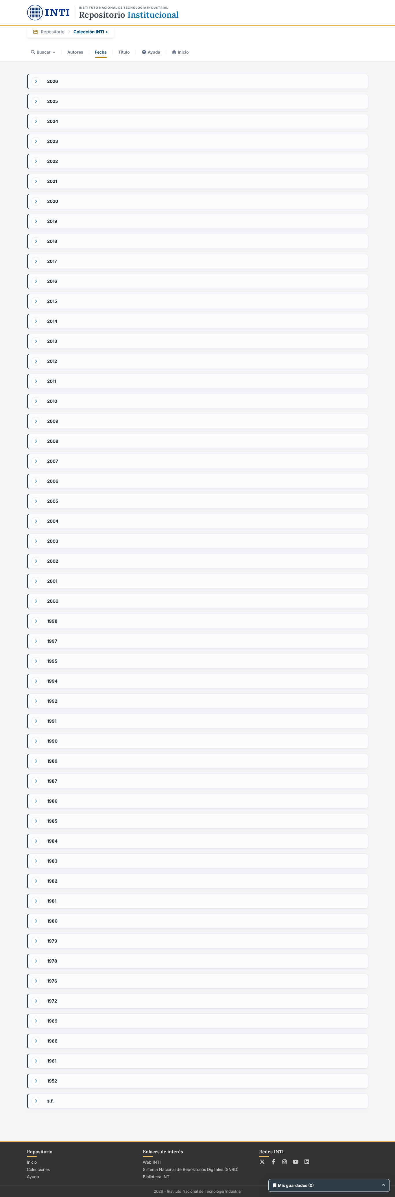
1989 (52, 761)
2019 (52, 221)
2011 (51, 381)
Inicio (183, 52)
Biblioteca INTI (157, 1176)
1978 (52, 961)
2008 (52, 441)
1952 (52, 1081)
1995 (52, 661)
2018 (52, 241)
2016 (52, 281)
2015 (52, 301)
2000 (52, 601)
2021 (52, 181)
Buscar (44, 52)
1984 (52, 841)
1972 (52, 1001)
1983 (52, 861)
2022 (52, 161)
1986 (52, 801)
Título (124, 52)
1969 (52, 1021)
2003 (52, 541)
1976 (52, 981)
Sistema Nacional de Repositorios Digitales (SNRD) (191, 1169)
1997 (52, 641)
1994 (52, 681)
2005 (52, 501)
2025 (52, 101)
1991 (51, 721)
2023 (52, 141)
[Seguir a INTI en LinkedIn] (307, 1161)
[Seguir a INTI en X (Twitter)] (262, 1161)
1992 (52, 701)
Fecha (101, 52)
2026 (52, 81)
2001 (52, 581)
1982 (52, 881)
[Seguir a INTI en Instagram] (284, 1161)
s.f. (50, 1101)
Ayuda (154, 52)
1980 (52, 921)
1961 (51, 1061)
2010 (52, 401)
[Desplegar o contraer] (36, 81)
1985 (52, 821)
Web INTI (152, 1162)
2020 (52, 201)
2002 (52, 561)
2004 (52, 521)
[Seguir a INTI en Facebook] (273, 1161)
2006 (52, 481)
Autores (75, 52)
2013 (52, 341)
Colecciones (38, 1169)
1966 (52, 1041)
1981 (51, 901)
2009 (52, 421)
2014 (52, 321)
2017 (52, 261)
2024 (52, 121)
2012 (52, 361)
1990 (52, 741)
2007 (52, 461)
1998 (52, 621)
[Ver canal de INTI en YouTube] (295, 1161)
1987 (52, 781)
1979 (52, 941)
